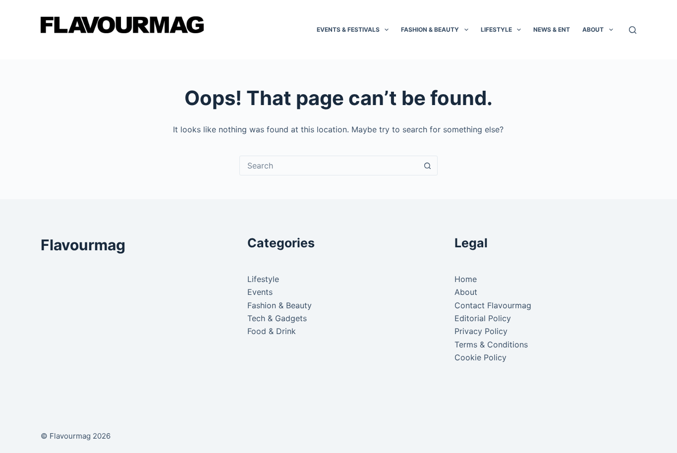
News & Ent (551, 29)
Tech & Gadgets (277, 318)
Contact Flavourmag (492, 305)
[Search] (632, 30)
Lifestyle (496, 29)
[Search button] (427, 165)
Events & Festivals (348, 29)
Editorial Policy (482, 318)
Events (260, 292)
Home (465, 279)
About (593, 29)
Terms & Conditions (491, 344)
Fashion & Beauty (430, 29)
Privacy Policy (481, 331)
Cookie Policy (480, 357)
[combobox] (329, 165)
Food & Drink (271, 331)
